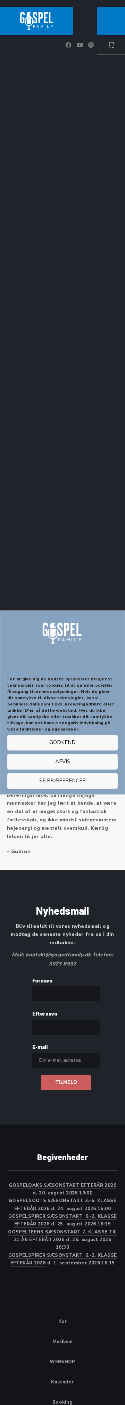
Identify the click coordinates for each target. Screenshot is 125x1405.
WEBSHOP (62, 1362)
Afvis (62, 761)
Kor (62, 1321)
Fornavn (42, 981)
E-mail (40, 1047)
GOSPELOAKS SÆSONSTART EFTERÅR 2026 (62, 1185)
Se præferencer (62, 781)
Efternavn (44, 1014)
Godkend (62, 742)
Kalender (62, 1382)
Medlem (62, 1342)
